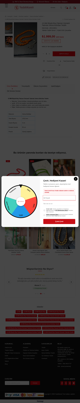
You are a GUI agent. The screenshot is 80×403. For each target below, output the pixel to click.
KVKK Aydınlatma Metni (52, 214)
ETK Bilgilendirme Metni (61, 210)
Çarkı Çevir (59, 221)
